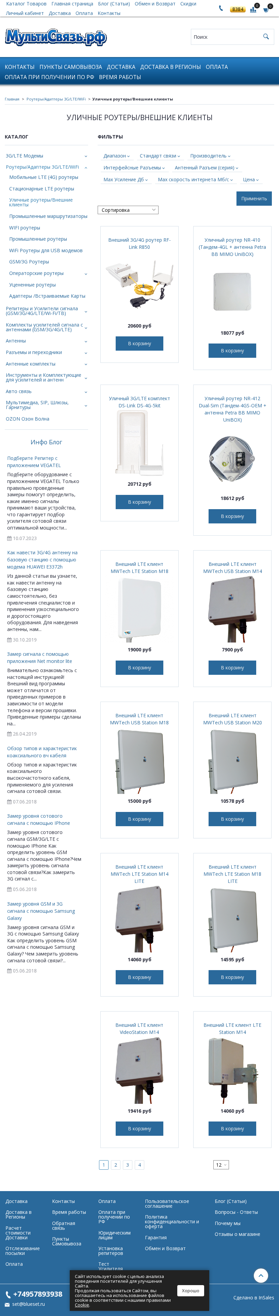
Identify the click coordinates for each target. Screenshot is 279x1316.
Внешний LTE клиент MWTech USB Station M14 (232, 567)
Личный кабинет (25, 13)
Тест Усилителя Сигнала (110, 1269)
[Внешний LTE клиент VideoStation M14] (139, 1070)
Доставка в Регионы (170, 67)
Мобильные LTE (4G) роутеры (43, 177)
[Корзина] (266, 9)
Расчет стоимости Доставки (18, 1233)
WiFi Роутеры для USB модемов (46, 250)
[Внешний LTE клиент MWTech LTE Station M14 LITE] (139, 918)
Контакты (109, 13)
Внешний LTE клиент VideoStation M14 (139, 1028)
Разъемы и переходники (34, 352)
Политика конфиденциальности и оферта (172, 1221)
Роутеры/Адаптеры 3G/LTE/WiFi (56, 98)
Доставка (60, 13)
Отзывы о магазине (237, 1234)
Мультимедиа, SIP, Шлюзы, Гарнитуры (37, 404)
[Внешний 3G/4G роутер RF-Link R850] (139, 284)
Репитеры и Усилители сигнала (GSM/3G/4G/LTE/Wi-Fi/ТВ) (42, 310)
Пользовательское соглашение (167, 1203)
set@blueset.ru (28, 1304)
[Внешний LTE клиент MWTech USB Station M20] (232, 760)
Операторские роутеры (36, 273)
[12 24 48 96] (221, 1164)
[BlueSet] (56, 35)
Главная (12, 98)
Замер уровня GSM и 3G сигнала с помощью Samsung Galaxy (41, 911)
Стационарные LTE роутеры (41, 188)
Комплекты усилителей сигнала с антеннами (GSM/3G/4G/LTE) (44, 327)
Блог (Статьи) (231, 1201)
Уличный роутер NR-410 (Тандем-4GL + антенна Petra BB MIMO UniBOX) (232, 247)
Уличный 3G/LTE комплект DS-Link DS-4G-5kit (139, 402)
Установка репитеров (110, 1250)
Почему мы (228, 1223)
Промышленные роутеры (38, 239)
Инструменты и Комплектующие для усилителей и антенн (43, 377)
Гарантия (156, 1237)
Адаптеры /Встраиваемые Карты (47, 296)
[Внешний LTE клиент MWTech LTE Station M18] (139, 609)
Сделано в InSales (253, 1297)
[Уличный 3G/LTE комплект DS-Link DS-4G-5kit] (139, 443)
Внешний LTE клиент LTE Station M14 (232, 1028)
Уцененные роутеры (32, 284)
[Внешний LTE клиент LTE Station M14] (232, 1070)
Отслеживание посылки (22, 1250)
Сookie (82, 1305)
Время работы (120, 77)
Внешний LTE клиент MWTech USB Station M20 (232, 719)
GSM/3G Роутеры (29, 261)
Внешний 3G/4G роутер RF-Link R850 (139, 243)
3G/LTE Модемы (24, 155)
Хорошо (190, 1290)
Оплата (84, 13)
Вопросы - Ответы (236, 1212)
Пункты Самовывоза (70, 67)
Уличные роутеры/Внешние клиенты (41, 202)
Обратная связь (63, 1225)
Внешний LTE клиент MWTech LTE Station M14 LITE (139, 874)
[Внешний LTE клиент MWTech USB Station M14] (232, 609)
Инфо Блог (46, 442)
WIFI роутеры (24, 227)
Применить (254, 198)
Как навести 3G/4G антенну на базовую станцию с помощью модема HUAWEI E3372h (42, 559)
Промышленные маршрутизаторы (48, 216)
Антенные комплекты (30, 363)
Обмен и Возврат (165, 1248)
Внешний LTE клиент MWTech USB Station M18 (139, 719)
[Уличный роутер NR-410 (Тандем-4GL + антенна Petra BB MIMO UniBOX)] (232, 292)
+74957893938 (37, 1294)
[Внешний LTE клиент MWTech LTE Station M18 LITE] (232, 918)
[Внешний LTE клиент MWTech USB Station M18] (139, 760)
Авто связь (19, 391)
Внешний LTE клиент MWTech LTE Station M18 (139, 567)
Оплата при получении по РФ (49, 77)
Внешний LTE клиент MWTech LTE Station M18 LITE (232, 874)
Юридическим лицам (114, 1235)
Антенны (16, 340)
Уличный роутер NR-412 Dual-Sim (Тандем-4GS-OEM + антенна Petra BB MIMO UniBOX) (232, 409)
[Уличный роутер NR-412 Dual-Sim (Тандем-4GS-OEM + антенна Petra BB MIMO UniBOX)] (232, 457)
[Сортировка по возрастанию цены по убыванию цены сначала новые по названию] (128, 210)
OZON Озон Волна (27, 418)
